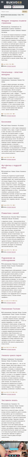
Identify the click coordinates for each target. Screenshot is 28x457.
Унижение (18, 30)
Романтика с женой (10, 213)
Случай (5, 125)
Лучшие (8, 6)
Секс (19, 14)
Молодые (3, 360)
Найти (25, 11)
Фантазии (3, 265)
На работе (10, 78)
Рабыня (3, 267)
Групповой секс (15, 26)
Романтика (4, 218)
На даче (13, 265)
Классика (13, 216)
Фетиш (9, 125)
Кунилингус (18, 28)
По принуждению (7, 264)
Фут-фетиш (4, 32)
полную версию (11, 66)
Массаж (10, 218)
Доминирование (5, 30)
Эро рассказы (18, 6)
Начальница (14, 80)
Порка (12, 314)
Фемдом (24, 30)
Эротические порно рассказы (9, 14)
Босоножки (6, 122)
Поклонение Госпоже (10, 309)
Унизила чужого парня (11, 355)
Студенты (11, 28)
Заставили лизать (9, 400)
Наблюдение (11, 359)
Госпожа (24, 312)
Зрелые (5, 78)
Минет (18, 216)
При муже (20, 360)
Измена (13, 171)
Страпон (13, 30)
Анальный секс (6, 26)
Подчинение (19, 265)
